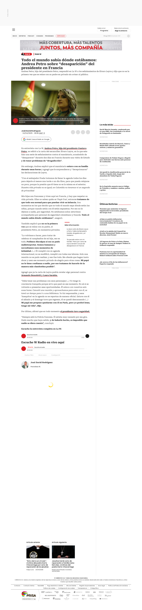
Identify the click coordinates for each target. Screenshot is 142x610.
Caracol (108, 591)
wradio (67, 595)
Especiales (61, 36)
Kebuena (108, 595)
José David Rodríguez (31, 131)
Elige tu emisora (121, 31)
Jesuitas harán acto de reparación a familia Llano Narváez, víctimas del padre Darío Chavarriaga (63, 564)
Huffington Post (49, 595)
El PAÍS (46, 591)
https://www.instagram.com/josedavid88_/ (45, 131)
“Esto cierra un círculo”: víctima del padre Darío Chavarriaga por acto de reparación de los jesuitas (37, 564)
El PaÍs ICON (75, 598)
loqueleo (93, 598)
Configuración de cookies (66, 588)
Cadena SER (87, 591)
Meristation (103, 598)
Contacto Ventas (28, 586)
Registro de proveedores (87, 586)
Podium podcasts (66, 598)
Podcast (31, 36)
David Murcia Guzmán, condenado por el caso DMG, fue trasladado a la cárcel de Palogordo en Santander (115, 131)
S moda (84, 598)
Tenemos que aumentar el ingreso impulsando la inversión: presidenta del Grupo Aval (114, 210)
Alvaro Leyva (42, 355)
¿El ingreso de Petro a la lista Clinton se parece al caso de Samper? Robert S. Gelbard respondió (115, 243)
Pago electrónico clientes (55, 586)
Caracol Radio (71, 30)
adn (101, 591)
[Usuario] (128, 36)
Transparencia (82, 588)
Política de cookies (49, 588)
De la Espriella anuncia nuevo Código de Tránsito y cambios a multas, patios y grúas (115, 188)
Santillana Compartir (77, 591)
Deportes (22, 36)
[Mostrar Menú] (13, 30)
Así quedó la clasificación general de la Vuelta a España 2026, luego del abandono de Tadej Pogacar (115, 174)
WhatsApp (88, 132)
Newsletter (124, 36)
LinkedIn (83, 132)
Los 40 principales (56, 591)
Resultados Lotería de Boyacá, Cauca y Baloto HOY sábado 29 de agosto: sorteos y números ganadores (115, 145)
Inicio (15, 36)
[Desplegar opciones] (86, 120)
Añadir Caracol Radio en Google (37, 139)
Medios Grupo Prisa (28, 599)
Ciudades (39, 36)
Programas (49, 36)
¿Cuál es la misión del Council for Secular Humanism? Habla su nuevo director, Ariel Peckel (114, 233)
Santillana (65, 591)
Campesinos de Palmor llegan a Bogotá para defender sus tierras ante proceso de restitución (115, 159)
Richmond (46, 598)
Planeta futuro (99, 595)
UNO (60, 595)
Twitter (78, 132)
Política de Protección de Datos (118, 586)
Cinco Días (75, 595)
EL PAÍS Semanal (90, 595)
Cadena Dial (82, 595)
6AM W (38, 54)
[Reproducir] (15, 120)
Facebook (73, 132)
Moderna (56, 598)
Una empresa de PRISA (28, 594)
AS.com (94, 591)
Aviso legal (101, 586)
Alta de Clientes (71, 586)
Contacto (17, 586)
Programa (104, 31)
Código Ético (94, 588)
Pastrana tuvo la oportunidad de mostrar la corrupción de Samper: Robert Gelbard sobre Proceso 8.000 (114, 253)
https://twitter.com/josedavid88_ (42, 131)
